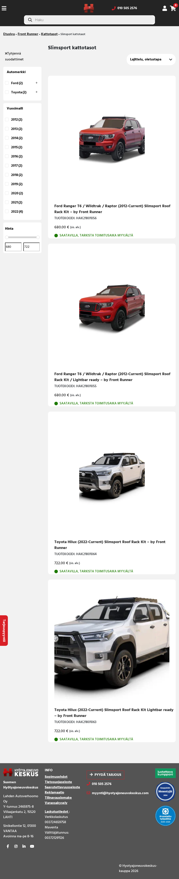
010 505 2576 (127, 8)
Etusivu (9, 34)
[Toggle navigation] (6, 8)
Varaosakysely (56, 803)
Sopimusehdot (56, 777)
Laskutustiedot (57, 812)
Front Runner (28, 34)
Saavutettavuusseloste (62, 787)
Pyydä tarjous (108, 775)
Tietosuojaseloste (58, 782)
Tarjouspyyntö (4, 630)
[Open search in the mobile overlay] (89, 19)
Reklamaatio (54, 792)
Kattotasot (49, 34)
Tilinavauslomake (58, 798)
